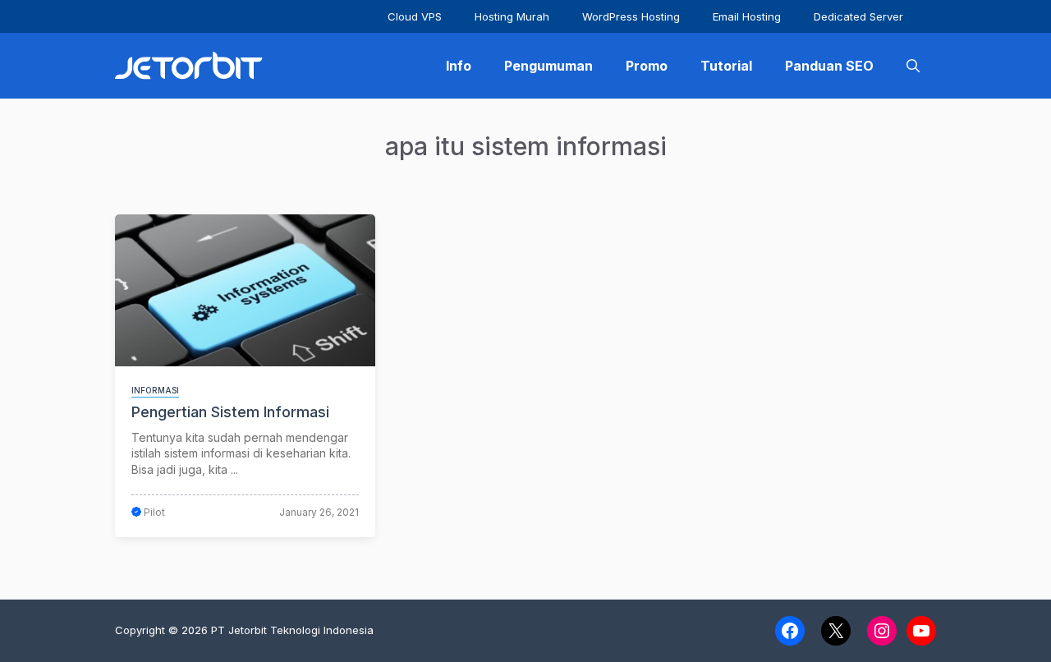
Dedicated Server (858, 16)
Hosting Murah (512, 16)
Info (458, 65)
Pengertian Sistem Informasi (230, 412)
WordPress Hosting (631, 16)
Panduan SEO (829, 65)
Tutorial (726, 65)
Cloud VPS (415, 16)
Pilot (154, 512)
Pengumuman (548, 65)
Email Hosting (747, 16)
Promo (647, 65)
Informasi (155, 390)
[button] (913, 65)
